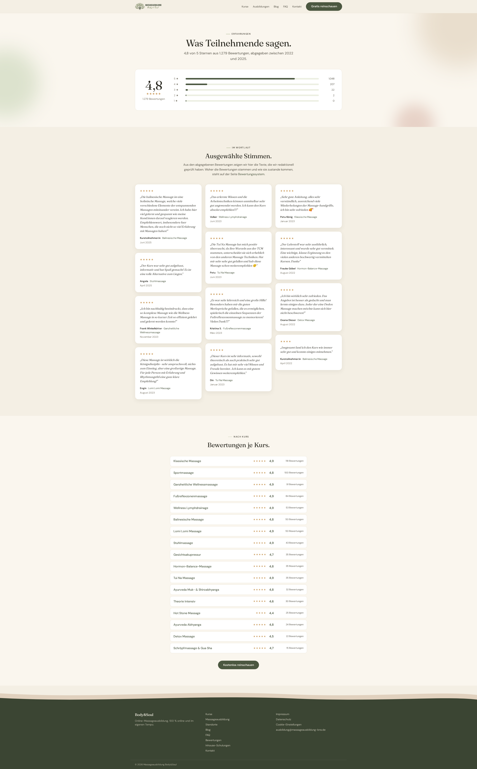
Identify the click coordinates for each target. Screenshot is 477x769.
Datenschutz (283, 719)
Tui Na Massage (225, 272)
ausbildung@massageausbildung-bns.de (301, 729)
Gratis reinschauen (324, 6)
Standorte (211, 724)
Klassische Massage (305, 217)
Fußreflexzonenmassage (237, 328)
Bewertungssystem (251, 174)
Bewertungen (213, 740)
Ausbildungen (261, 6)
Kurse (245, 6)
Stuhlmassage (158, 281)
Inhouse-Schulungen (218, 745)
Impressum (282, 714)
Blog (276, 6)
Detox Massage (306, 320)
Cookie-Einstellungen (288, 724)
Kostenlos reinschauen (238, 665)
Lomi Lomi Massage (159, 388)
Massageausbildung (218, 719)
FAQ (285, 6)
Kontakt (296, 6)
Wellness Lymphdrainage (233, 217)
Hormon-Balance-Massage (312, 268)
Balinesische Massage (174, 238)
